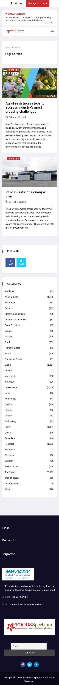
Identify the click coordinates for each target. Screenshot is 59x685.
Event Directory (12, 325)
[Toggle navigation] (52, 32)
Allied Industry (12, 297)
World (8, 489)
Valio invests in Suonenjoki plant (26, 194)
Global (8, 365)
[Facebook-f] (22, 664)
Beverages (10, 302)
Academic (9, 291)
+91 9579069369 (19, 597)
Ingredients (10, 376)
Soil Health (10, 449)
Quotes (8, 432)
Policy (8, 427)
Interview (9, 381)
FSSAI (8, 353)
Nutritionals (10, 398)
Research (9, 444)
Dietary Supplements (15, 314)
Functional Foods (13, 359)
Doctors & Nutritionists (16, 319)
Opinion (8, 404)
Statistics (9, 455)
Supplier (14, 70)
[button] (47, 22)
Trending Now (12, 478)
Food (7, 342)
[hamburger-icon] (53, 535)
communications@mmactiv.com (25, 604)
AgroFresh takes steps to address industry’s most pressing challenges (25, 107)
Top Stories (10, 472)
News (7, 393)
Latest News (11, 387)
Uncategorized (12, 483)
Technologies (11, 466)
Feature (8, 336)
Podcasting (10, 421)
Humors (9, 370)
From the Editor (12, 348)
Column (8, 308)
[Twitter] (29, 664)
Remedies (10, 438)
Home (7, 47)
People (8, 415)
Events (8, 331)
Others (8, 410)
